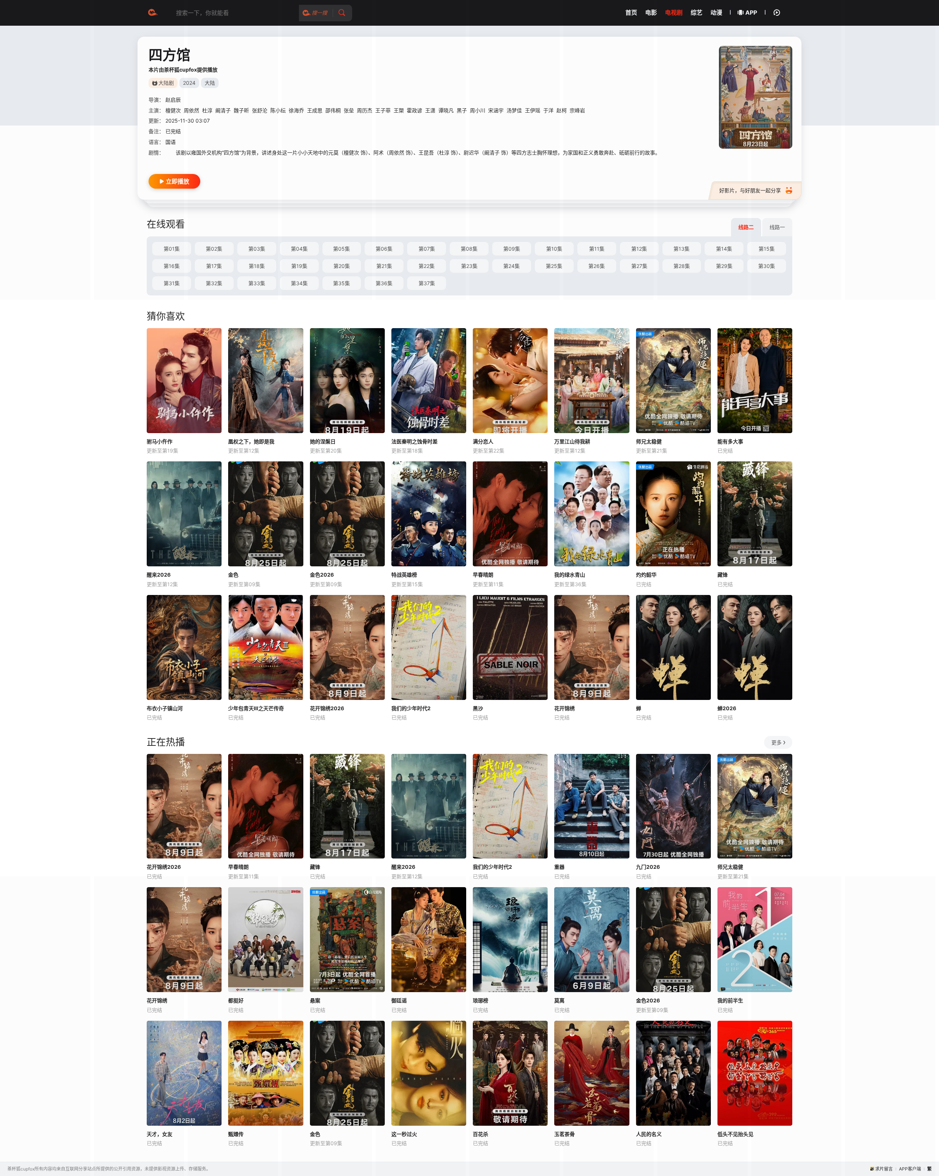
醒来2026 (159, 574)
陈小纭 (278, 110)
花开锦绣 (564, 708)
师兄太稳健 (649, 441)
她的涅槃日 (323, 441)
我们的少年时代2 (411, 708)
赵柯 (561, 110)
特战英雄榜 (404, 574)
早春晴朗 (483, 574)
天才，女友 (159, 1134)
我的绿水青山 (569, 574)
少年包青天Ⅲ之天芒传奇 (256, 708)
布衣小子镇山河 (165, 708)
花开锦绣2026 (327, 708)
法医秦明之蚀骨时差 (414, 441)
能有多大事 (730, 441)
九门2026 (648, 867)
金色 (233, 574)
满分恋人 (483, 441)
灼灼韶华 (646, 574)
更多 (776, 742)
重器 (559, 867)
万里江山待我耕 (572, 441)
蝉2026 (726, 708)
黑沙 (478, 708)
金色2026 (322, 574)
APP (751, 12)
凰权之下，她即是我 (251, 441)
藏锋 (722, 574)
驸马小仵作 (159, 441)
